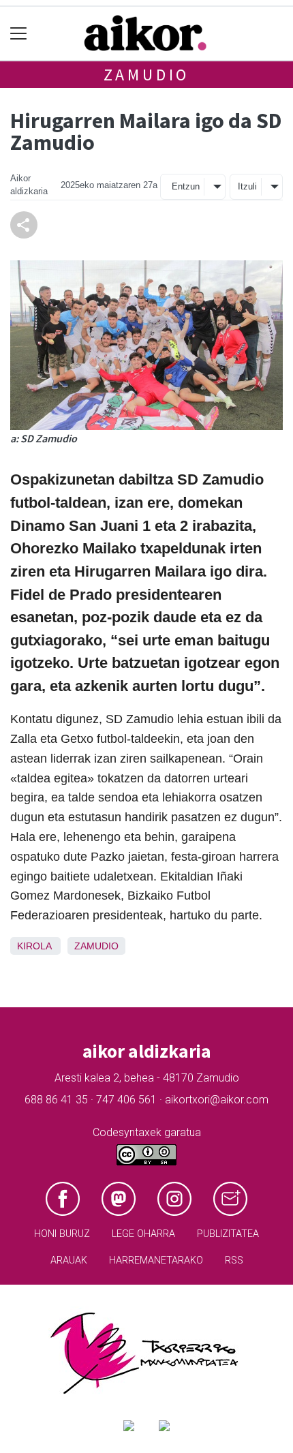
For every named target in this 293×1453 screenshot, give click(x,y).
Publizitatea (228, 1234)
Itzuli (247, 186)
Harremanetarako (156, 1260)
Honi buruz (62, 1234)
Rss (234, 1260)
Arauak (68, 1260)
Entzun (186, 186)
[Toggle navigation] (18, 34)
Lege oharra (143, 1234)
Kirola (34, 945)
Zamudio (147, 74)
